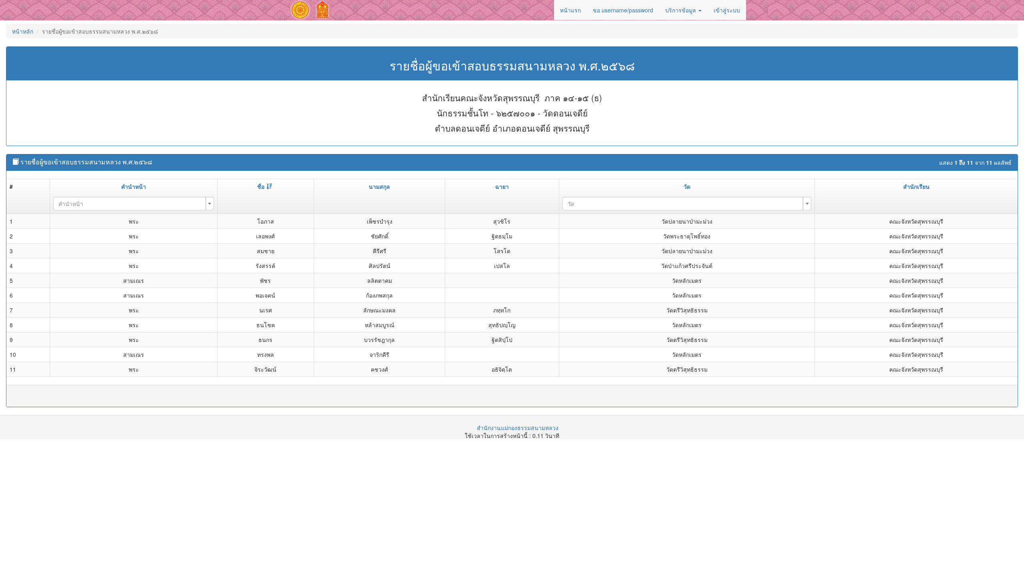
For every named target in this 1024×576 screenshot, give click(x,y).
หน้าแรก (570, 10)
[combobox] (133, 203)
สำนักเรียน (916, 186)
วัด (687, 186)
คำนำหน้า (133, 186)
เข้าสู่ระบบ (727, 10)
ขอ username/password (623, 10)
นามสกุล (379, 186)
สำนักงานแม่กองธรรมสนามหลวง (517, 428)
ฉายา (502, 186)
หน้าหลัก (22, 31)
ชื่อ (260, 186)
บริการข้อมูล (681, 10)
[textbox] (131, 204)
